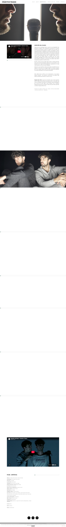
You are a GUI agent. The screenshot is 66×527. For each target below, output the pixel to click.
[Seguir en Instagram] (33, 517)
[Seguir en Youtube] (37, 517)
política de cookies (59, 524)
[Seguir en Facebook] (28, 517)
